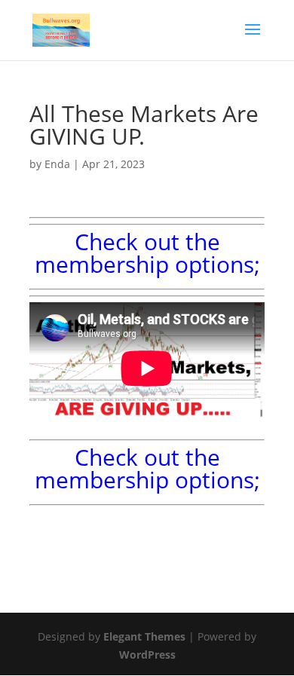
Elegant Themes (144, 636)
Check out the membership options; (147, 253)
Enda (57, 164)
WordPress (147, 654)
